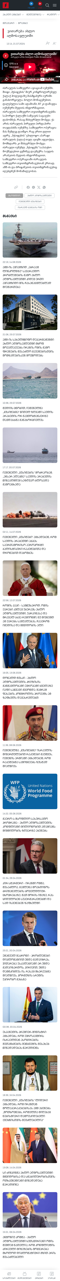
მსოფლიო (14, 196)
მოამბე (23, 23)
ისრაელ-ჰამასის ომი (30, 208)
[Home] (6, 5)
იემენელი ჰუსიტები (30, 202)
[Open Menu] (54, 5)
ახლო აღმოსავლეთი (39, 196)
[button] (13, 15)
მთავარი (8, 23)
